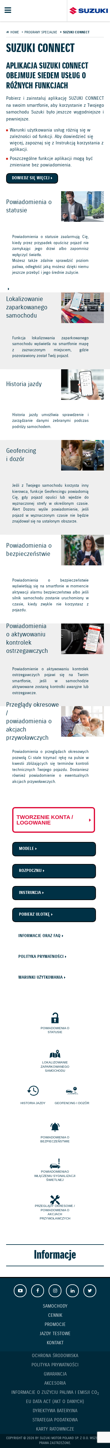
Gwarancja (55, 1374)
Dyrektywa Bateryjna (55, 1411)
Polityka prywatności (41, 956)
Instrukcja (30, 892)
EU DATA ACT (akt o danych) (55, 1402)
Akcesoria (55, 1383)
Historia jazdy (33, 1103)
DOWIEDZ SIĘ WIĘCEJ (55, 241)
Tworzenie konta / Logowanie (44, 820)
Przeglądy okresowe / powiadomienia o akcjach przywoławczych (55, 1212)
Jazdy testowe (55, 1334)
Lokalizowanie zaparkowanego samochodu (55, 1066)
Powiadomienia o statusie (55, 1030)
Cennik (55, 1315)
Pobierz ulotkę (34, 914)
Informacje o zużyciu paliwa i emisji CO (55, 1393)
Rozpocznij (30, 870)
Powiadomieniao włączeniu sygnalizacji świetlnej (54, 1176)
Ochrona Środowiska (55, 1356)
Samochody (55, 1306)
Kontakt (55, 1343)
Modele (26, 848)
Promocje (55, 1325)
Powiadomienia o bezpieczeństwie (55, 1139)
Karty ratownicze (55, 1429)
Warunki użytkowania (40, 977)
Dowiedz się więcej (31, 178)
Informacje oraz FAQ (39, 936)
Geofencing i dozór (72, 1103)
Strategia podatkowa (55, 1420)
